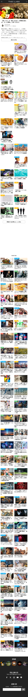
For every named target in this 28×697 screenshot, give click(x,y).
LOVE (2, 271)
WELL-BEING (17, 157)
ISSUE (16, 92)
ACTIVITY (16, 43)
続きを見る (14, 39)
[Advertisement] (14, 240)
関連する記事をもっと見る (14, 222)
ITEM (2, 144)
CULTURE (2, 79)
